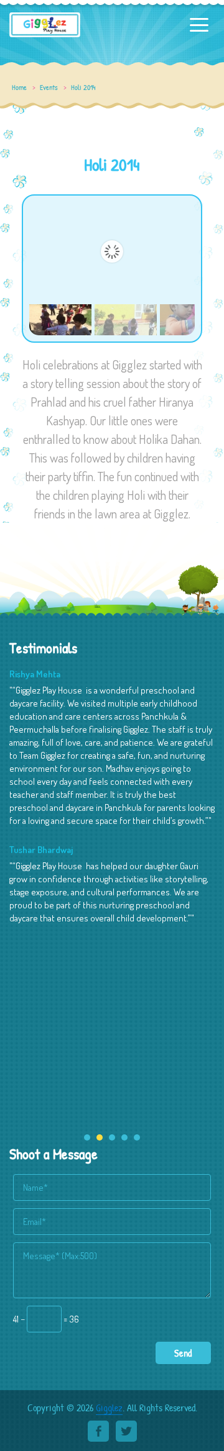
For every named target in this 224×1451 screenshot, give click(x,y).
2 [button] (99, 1137)
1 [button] (87, 1137)
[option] (112, 804)
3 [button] (112, 1137)
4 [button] (124, 1137)
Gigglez (109, 1407)
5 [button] (137, 1137)
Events (49, 87)
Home (19, 87)
